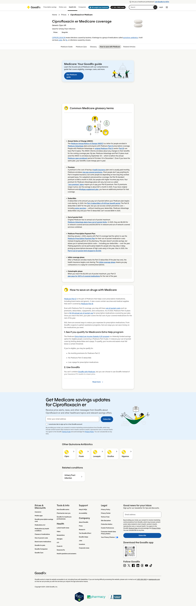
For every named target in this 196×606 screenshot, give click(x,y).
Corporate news (84, 548)
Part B (121, 148)
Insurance (38, 512)
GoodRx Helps (83, 537)
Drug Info (65, 32)
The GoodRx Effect (85, 533)
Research (82, 529)
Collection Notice (106, 524)
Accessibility (83, 513)
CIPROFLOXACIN (59, 37)
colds (60, 40)
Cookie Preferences (107, 528)
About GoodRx (83, 522)
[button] (98, 7)
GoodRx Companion (41, 549)
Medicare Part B (87, 304)
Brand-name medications (43, 542)
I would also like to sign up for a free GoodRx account (65, 424)
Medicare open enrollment (77, 158)
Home (54, 15)
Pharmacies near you (63, 513)
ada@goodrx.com (154, 579)
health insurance (99, 170)
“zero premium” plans (76, 184)
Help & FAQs (83, 509)
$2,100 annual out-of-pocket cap (81, 313)
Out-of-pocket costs (41, 538)
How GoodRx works (63, 509)
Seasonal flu (61, 550)
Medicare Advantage (75, 146)
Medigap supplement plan (89, 189)
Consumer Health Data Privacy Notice (108, 533)
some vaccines (80, 208)
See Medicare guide (72, 76)
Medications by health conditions (42, 530)
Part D (110, 146)
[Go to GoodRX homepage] (34, 7)
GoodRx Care (39, 553)
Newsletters (61, 535)
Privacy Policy (89, 432)
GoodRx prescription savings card (44, 520)
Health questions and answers (66, 554)
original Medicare (101, 148)
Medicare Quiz (81, 47)
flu (66, 40)
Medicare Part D (70, 299)
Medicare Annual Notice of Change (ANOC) (87, 143)
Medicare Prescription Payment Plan (81, 238)
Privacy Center (106, 513)
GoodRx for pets (40, 545)
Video (58, 531)
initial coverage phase (107, 262)
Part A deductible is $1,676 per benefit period (103, 203)
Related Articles (129, 47)
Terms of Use (66, 432)
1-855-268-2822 (141, 579)
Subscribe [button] (107, 419)
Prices (63, 15)
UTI (58, 542)
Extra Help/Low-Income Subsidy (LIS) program (92, 336)
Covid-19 (59, 546)
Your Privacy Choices (108, 537)
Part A (111, 148)
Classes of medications (42, 534)
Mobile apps (39, 516)
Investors (82, 544)
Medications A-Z (40, 525)
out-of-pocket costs (113, 308)
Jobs (80, 541)
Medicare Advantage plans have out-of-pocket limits (87, 222)
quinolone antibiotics (130, 37)
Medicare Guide (67, 47)
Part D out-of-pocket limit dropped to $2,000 (84, 251)
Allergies (59, 539)
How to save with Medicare (110, 47)
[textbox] (72, 419)
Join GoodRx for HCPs (162, 2)
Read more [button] (96, 382)
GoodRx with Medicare (86, 372)
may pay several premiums (92, 172)
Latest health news (63, 528)
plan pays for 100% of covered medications (84, 276)
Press (81, 526)
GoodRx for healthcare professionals (64, 518)
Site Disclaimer (106, 520)
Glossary (93, 47)
